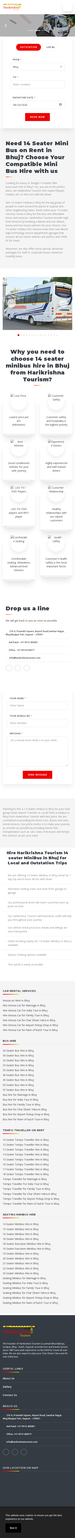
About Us (8, 1378)
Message (16, 733)
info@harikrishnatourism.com (24, 657)
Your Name (18, 698)
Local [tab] (51, 47)
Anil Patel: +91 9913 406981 (23, 642)
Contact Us (10, 1395)
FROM (17, 59)
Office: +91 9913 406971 (19, 1434)
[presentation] (11, 303)
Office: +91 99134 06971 (22, 650)
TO (16, 77)
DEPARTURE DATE (24, 97)
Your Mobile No (21, 715)
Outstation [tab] (28, 47)
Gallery (7, 1386)
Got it (13, 1527)
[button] (5, 25)
